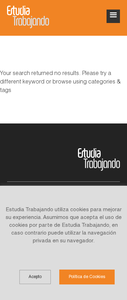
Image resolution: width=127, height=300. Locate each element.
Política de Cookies (87, 277)
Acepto (35, 277)
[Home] (28, 17)
